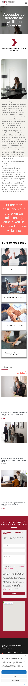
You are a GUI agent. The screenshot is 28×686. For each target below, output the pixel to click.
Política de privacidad (15, 684)
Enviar (14, 593)
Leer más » (3, 418)
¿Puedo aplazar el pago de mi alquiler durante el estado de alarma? (13, 503)
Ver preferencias (14, 680)
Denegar (14, 676)
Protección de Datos (8, 589)
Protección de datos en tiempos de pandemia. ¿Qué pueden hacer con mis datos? (13, 460)
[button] (26, 655)
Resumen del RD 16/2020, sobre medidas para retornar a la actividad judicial (14, 413)
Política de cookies (6, 684)
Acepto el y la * (14, 567)
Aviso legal (23, 684)
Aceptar (14, 672)
